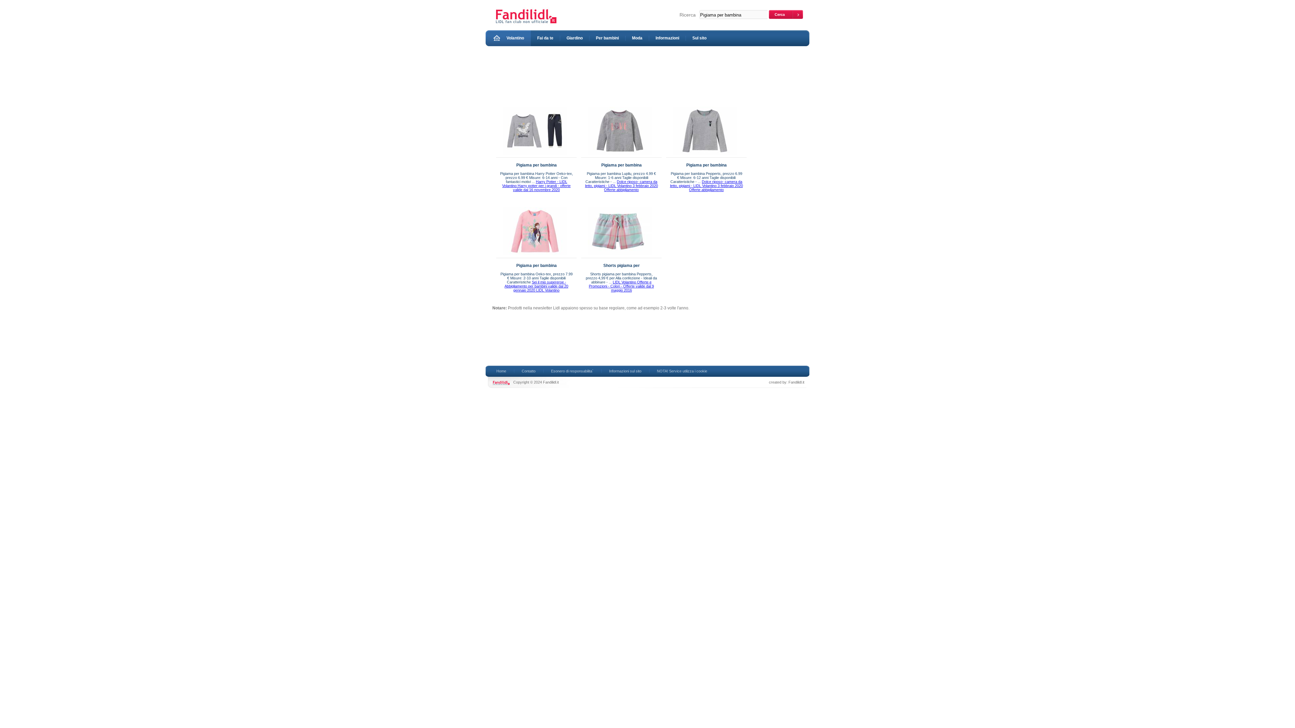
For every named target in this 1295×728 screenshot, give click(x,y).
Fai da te (545, 38)
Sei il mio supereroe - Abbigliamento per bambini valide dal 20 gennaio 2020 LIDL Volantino (536, 286)
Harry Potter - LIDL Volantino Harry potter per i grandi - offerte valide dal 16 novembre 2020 (536, 186)
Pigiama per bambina (536, 165)
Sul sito (699, 38)
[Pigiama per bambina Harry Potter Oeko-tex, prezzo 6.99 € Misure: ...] (535, 156)
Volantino (515, 38)
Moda (637, 38)
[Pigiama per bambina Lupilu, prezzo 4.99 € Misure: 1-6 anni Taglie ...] (620, 156)
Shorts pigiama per (621, 265)
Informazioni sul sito (625, 371)
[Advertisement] (615, 75)
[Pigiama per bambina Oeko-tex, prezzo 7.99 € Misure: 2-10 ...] (535, 256)
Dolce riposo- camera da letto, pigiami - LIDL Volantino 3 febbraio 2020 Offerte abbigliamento (621, 186)
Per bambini (607, 38)
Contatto (529, 371)
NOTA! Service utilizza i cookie (682, 371)
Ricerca (688, 15)
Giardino (575, 38)
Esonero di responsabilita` (572, 371)
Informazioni (667, 38)
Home (501, 371)
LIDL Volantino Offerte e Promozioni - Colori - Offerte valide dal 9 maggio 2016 (621, 286)
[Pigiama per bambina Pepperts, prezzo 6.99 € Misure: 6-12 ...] (705, 156)
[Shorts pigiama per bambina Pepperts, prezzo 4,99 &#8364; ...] (620, 256)
